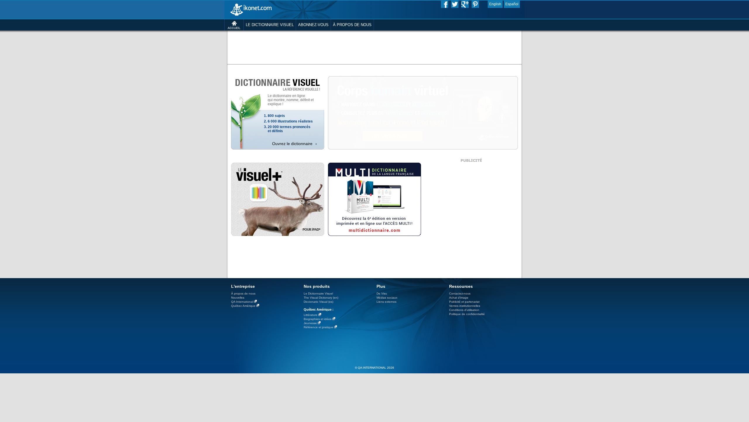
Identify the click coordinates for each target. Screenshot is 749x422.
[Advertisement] (374, 47)
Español (511, 4)
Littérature (310, 314)
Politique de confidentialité (467, 314)
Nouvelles (237, 297)
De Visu (382, 293)
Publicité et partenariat (464, 301)
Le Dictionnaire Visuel (318, 293)
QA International (242, 301)
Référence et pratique (318, 327)
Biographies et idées (317, 319)
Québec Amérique (243, 305)
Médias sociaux (387, 297)
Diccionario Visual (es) (318, 301)
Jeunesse (310, 323)
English (495, 4)
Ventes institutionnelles (464, 305)
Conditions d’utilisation (464, 310)
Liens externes (386, 301)
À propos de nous (243, 293)
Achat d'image (458, 297)
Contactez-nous (459, 293)
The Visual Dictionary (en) (321, 297)
